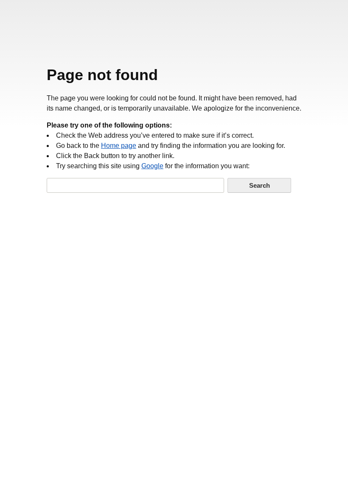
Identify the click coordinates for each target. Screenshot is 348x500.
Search (259, 185)
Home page (118, 145)
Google (152, 165)
